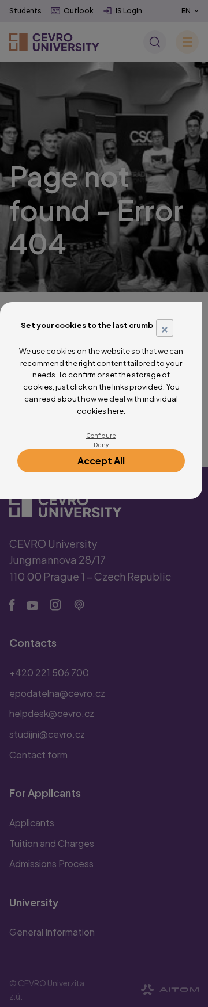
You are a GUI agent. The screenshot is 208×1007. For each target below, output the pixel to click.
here (115, 410)
